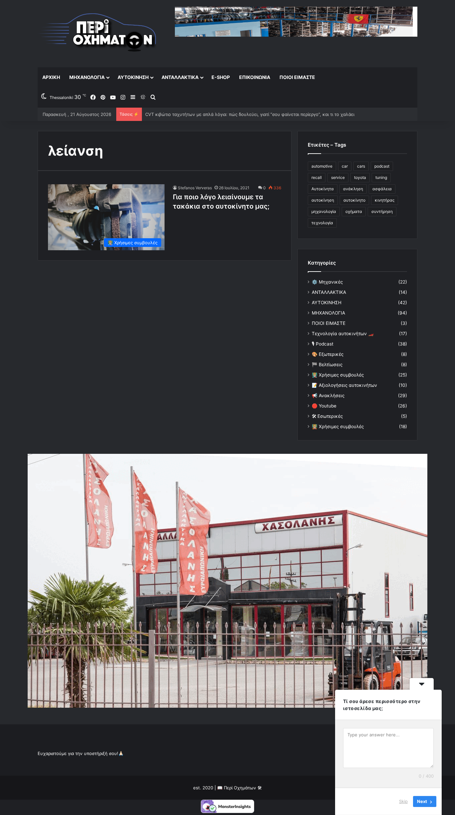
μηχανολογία (323, 211)
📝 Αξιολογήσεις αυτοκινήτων (344, 385)
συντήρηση (382, 211)
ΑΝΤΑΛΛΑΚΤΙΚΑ (180, 77)
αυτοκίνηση (322, 200)
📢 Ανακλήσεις (328, 395)
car (345, 166)
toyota (360, 177)
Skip (403, 801)
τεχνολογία (322, 222)
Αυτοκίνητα (322, 188)
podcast (381, 166)
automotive (321, 166)
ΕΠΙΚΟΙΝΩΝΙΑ (254, 77)
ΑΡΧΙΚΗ (51, 77)
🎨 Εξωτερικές (327, 354)
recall (316, 177)
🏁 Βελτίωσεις (327, 364)
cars (361, 166)
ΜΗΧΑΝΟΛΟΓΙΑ (87, 77)
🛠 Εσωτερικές (327, 416)
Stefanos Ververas (195, 187)
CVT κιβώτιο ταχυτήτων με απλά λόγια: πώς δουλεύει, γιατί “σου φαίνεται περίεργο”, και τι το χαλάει (249, 114)
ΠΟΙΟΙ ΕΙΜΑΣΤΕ (297, 77)
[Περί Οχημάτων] (98, 33)
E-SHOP (221, 77)
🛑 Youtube (324, 405)
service (338, 177)
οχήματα (353, 211)
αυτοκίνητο (354, 200)
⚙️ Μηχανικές (327, 282)
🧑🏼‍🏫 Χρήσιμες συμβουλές (338, 426)
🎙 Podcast (322, 344)
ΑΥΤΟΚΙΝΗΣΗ (133, 77)
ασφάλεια (382, 188)
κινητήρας (384, 200)
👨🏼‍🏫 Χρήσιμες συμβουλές (338, 375)
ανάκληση (353, 188)
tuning (381, 177)
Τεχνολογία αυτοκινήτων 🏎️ (343, 333)
